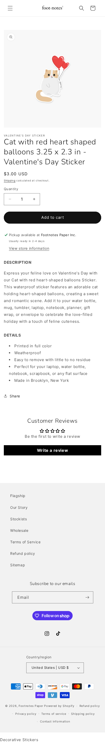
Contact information (55, 721)
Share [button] (15, 396)
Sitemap (17, 565)
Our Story (19, 507)
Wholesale (19, 530)
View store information (29, 248)
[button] (10, 8)
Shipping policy (83, 714)
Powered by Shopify (59, 706)
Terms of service (53, 714)
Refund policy (22, 553)
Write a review (52, 450)
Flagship (17, 495)
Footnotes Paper (31, 706)
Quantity (11, 189)
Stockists (18, 519)
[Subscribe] (87, 597)
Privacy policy (25, 714)
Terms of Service (25, 542)
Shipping (10, 180)
